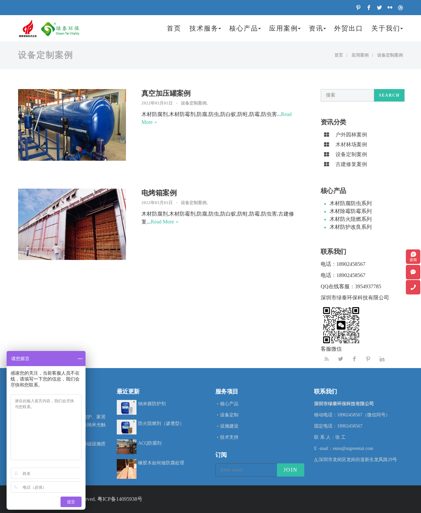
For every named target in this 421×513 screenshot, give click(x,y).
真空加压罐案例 (166, 93)
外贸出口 (348, 28)
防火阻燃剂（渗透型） (161, 423)
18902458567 (350, 264)
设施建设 (229, 426)
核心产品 (243, 28)
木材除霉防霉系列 (351, 211)
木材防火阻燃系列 (351, 219)
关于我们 (385, 28)
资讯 (316, 28)
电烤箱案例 (159, 193)
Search (389, 95)
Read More (162, 221)
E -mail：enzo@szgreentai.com (343, 448)
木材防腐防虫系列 (351, 203)
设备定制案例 (390, 55)
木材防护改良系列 (351, 227)
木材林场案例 (351, 144)
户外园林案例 (351, 134)
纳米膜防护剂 (152, 403)
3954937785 (368, 286)
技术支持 (229, 437)
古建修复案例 (351, 164)
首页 (174, 28)
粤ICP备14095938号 (119, 499)
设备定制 (229, 414)
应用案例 (283, 28)
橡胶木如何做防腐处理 (161, 462)
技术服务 (203, 28)
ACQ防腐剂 (149, 443)
